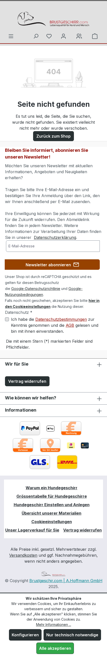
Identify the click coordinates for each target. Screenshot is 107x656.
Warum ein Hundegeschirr (51, 487)
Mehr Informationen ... (53, 624)
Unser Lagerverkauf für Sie (32, 530)
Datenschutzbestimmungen (61, 319)
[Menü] (11, 36)
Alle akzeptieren (55, 648)
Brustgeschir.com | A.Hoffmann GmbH (66, 580)
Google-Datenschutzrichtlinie (35, 288)
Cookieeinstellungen (51, 521)
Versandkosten (23, 555)
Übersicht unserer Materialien (51, 513)
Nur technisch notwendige (72, 634)
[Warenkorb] (79, 36)
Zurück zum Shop (53, 136)
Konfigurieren (25, 634)
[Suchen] (36, 36)
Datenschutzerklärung (55, 237)
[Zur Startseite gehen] (53, 19)
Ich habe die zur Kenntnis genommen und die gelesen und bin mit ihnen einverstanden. (54, 325)
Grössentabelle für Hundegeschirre (51, 496)
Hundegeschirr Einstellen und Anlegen (52, 504)
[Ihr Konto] (63, 36)
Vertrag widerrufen (27, 381)
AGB (70, 325)
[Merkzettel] (49, 36)
